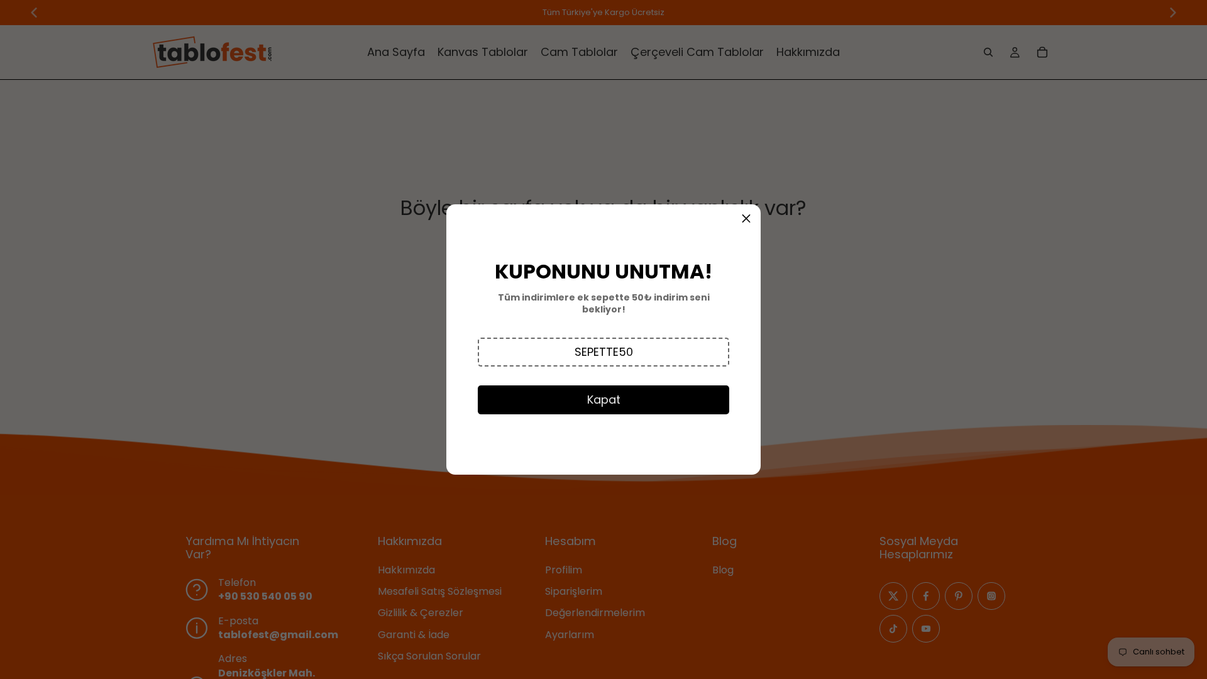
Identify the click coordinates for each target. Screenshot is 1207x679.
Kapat (603, 399)
